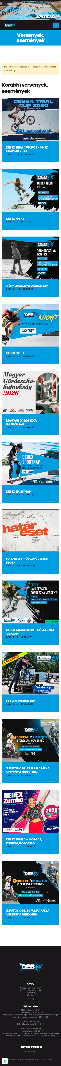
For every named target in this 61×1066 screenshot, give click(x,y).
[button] (54, 17)
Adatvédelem (30, 1051)
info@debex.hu (31, 992)
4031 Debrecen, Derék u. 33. (30, 990)
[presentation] (4, 11)
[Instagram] (33, 999)
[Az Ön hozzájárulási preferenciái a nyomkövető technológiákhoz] (5, 1061)
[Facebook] (28, 999)
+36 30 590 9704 (31, 995)
